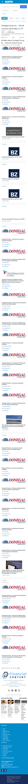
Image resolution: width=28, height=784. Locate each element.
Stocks (11, 18)
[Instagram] (19, 690)
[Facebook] (12, 690)
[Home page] (9, 2)
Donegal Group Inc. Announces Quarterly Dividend (12, 77)
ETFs (17, 18)
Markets (4, 18)
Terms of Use (18, 777)
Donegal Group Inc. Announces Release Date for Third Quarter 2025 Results (13, 403)
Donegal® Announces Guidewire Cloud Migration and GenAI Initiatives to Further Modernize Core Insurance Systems (13, 281)
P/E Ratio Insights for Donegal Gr (11, 179)
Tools (23, 18)
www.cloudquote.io (14, 682)
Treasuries (23, 21)
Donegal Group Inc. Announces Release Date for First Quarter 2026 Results (13, 260)
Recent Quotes (5, 10)
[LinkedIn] (15, 690)
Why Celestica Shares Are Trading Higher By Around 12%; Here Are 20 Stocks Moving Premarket (13, 426)
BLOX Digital (13, 782)
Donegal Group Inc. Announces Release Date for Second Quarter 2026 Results (13, 97)
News (8, 21)
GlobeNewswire (5, 63)
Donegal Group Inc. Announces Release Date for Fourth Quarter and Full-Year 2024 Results (14, 616)
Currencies (12, 21)
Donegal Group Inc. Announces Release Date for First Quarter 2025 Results (13, 551)
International (18, 21)
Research (22, 37)
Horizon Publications (15, 776)
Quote (5, 37)
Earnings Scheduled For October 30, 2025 (13, 137)
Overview (4, 21)
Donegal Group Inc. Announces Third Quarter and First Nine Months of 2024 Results (13, 656)
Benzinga (4, 144)
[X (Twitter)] (8, 690)
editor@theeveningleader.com (12, 767)
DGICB (19, 28)
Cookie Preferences (10, 779)
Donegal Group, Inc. (7, 102)
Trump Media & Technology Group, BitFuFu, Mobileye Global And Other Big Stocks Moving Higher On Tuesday (13, 572)
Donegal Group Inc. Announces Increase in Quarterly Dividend (13, 239)
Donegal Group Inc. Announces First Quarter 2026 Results (13, 117)
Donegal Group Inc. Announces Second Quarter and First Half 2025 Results (12, 448)
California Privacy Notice (16, 778)
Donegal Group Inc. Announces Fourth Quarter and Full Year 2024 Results (14, 596)
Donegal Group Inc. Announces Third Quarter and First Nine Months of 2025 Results (13, 363)
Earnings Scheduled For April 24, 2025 (12, 199)
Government (7, 582)
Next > (18, 45)
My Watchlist (15, 10)
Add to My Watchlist (5, 35)
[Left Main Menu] (2, 2)
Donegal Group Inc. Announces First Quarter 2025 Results (13, 509)
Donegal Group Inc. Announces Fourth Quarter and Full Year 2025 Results (14, 303)
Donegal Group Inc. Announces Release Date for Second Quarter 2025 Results (13, 488)
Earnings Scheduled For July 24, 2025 (12, 157)
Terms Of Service (15, 686)
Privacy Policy (23, 685)
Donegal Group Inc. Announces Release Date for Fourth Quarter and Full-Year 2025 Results (14, 323)
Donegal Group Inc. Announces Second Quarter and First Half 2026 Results (12, 57)
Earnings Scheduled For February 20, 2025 (13, 219)
